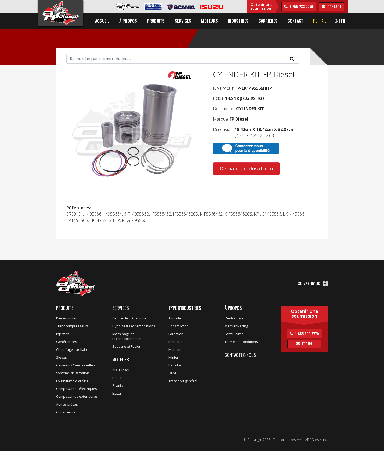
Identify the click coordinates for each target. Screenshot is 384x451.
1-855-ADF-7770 (306, 333)
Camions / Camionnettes (75, 365)
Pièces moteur (67, 318)
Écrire (306, 343)
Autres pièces (67, 404)
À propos (233, 308)
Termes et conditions (241, 341)
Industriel (175, 341)
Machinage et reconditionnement (127, 336)
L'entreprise (234, 318)
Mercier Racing (236, 326)
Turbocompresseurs (72, 326)
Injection (62, 333)
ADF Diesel (120, 369)
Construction (178, 326)
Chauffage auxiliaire (72, 349)
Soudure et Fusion (126, 346)
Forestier (175, 333)
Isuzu (116, 393)
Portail (319, 21)
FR (343, 21)
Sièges (61, 357)
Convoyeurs (65, 412)
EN (337, 21)
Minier (173, 357)
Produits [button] (156, 21)
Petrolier (175, 365)
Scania (117, 385)
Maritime (175, 349)
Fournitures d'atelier (72, 380)
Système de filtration (72, 373)
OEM (172, 373)
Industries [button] (238, 21)
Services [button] (183, 21)
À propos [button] (128, 21)
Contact (296, 21)
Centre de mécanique (129, 318)
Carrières (268, 21)
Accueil (102, 21)
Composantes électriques (76, 388)
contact (334, 6)
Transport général (182, 380)
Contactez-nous (240, 355)
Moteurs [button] (209, 21)
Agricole (174, 318)
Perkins (118, 377)
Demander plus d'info (246, 168)
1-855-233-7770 (301, 6)
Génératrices (66, 341)
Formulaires (234, 333)
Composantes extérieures (77, 396)
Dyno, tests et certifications (133, 326)
